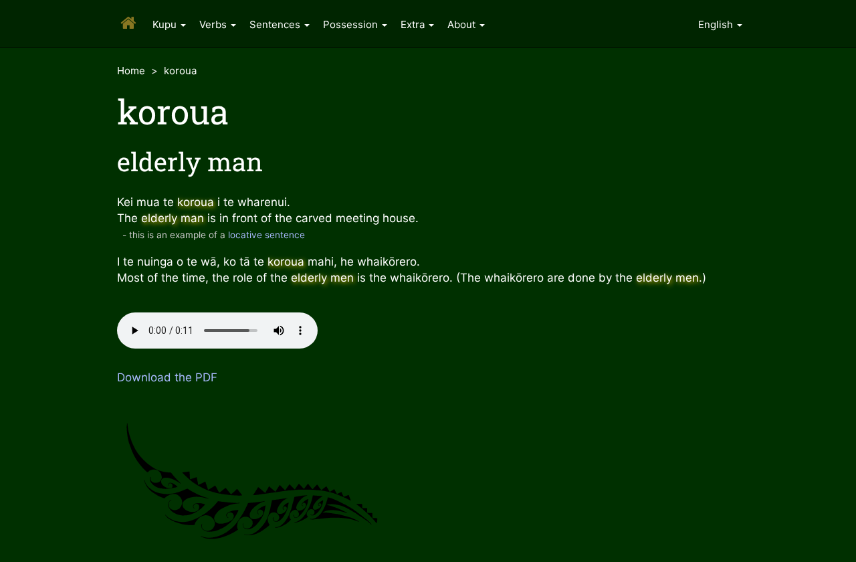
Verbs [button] (214, 24)
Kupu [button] (165, 24)
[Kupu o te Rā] (126, 12)
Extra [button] (414, 24)
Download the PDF (167, 377)
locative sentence (266, 234)
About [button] (462, 24)
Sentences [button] (276, 24)
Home (131, 70)
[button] (720, 23)
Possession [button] (352, 24)
